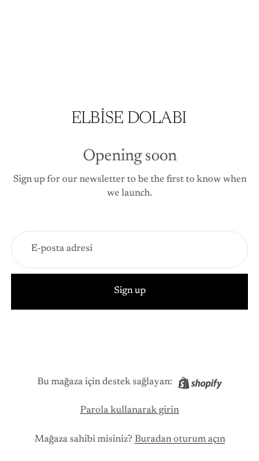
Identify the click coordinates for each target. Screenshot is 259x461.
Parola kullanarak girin (129, 410)
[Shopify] (200, 383)
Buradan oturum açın (180, 439)
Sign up (130, 291)
